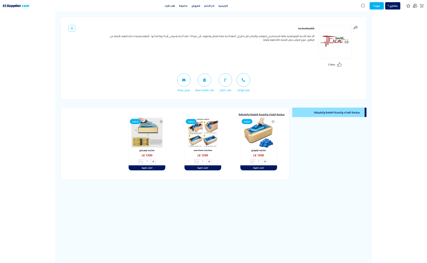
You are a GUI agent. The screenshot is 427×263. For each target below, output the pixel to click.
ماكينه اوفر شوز (146, 150)
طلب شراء (170, 6)
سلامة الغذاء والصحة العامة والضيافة (262, 114)
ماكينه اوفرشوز (258, 150)
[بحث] (363, 5)
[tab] (243, 82)
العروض (195, 6)
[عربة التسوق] (421, 5)
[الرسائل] (415, 5)
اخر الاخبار (209, 6)
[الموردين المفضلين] (408, 5)
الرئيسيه (223, 6)
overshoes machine (203, 150)
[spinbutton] (259, 161)
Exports (183, 6)
